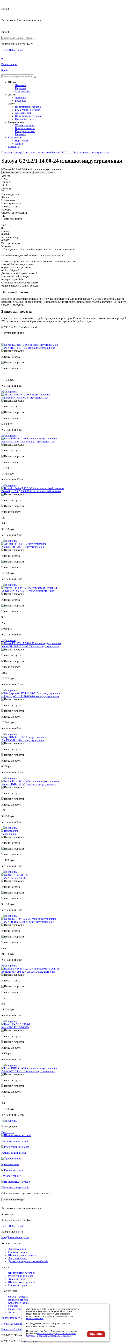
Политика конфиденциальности (20, 1323)
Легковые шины (17, 1249)
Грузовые (20, 88)
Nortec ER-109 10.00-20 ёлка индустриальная (27, 921)
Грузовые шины (17, 1252)
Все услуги (7, 1132)
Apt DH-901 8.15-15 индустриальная (22, 546)
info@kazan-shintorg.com (15, 1237)
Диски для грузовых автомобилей (28, 1261)
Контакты (14, 146)
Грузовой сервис (24, 119)
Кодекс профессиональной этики (20, 1317)
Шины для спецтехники (22, 1255)
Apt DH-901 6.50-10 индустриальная (22, 740)
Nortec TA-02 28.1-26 (13, 877)
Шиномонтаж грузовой (28, 116)
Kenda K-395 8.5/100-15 (15, 1027)
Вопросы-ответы (25, 128)
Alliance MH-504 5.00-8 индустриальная (24, 397)
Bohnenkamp (8, 833)
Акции (19, 143)
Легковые (20, 85)
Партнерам (21, 140)
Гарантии (20, 134)
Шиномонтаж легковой (28, 106)
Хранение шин (23, 112)
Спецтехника (23, 91)
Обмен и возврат (25, 125)
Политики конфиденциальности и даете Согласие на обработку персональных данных (51, 1334)
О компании (15, 137)
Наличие (27, 172)
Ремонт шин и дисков (27, 109)
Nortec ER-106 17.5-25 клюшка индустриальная (28, 784)
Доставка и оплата (44, 172)
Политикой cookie (34, 1318)
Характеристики (11, 172)
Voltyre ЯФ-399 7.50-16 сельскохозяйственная (27, 590)
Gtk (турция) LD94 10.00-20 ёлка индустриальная (30, 696)
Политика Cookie (11, 1329)
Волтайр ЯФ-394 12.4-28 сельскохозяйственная (28, 971)
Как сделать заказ (25, 131)
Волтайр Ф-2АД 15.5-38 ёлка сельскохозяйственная (31, 491)
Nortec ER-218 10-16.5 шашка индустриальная (28, 347)
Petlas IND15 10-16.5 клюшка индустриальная (28, 441)
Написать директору (13, 1199)
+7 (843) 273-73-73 (12, 49)
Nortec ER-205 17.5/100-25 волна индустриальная (30, 646)
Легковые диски (17, 1258)
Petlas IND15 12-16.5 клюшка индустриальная (28, 1071)
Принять (96, 1334)
